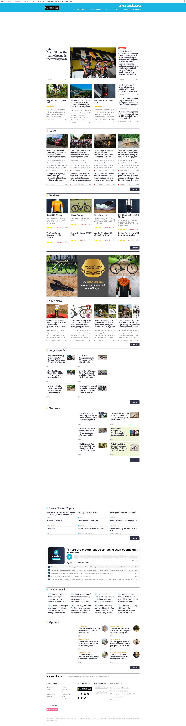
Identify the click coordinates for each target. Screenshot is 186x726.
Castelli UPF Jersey (54, 215)
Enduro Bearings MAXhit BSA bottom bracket (129, 234)
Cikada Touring (76, 215)
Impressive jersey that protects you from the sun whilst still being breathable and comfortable (56, 221)
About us (49, 687)
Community (124, 170)
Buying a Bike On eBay (87, 512)
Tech (47, 699)
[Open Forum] (121, 9)
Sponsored (135, 429)
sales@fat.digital (131, 694)
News (48, 689)
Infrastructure (102, 184)
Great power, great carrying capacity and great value (79, 219)
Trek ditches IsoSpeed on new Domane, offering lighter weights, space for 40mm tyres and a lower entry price (129, 324)
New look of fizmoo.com (88, 520)
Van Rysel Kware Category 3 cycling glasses (54, 235)
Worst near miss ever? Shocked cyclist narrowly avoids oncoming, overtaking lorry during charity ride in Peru (57, 154)
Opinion (64, 689)
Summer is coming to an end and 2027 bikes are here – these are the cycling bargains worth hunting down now (81, 324)
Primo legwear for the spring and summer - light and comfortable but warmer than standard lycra (128, 223)
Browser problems (54, 520)
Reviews (49, 692)
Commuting (100, 340)
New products (54, 340)
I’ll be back (51, 528)
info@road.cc (125, 688)
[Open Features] (112, 9)
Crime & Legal (102, 170)
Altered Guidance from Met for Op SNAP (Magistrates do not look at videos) (60, 514)
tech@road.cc (123, 691)
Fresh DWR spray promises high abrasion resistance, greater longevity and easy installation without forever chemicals (55, 335)
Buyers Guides (50, 694)
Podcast (64, 692)
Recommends (66, 694)
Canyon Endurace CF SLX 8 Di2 (81, 234)
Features (49, 696)
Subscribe (53, 709)
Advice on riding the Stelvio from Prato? (123, 529)
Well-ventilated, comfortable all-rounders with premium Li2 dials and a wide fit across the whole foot (104, 221)
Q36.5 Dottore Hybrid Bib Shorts (128, 216)
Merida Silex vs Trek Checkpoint (123, 520)
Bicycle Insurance (67, 699)
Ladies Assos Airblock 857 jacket (91, 528)
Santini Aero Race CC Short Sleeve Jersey (103, 234)
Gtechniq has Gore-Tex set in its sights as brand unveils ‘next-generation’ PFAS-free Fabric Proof (56, 324)
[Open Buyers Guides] (102, 9)
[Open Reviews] (87, 9)
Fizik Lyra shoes (101, 215)
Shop (63, 696)
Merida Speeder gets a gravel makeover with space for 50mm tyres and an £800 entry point (104, 323)
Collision (52, 170)
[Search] (2, 1)
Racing (51, 184)
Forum (64, 687)
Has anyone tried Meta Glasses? (122, 512)
